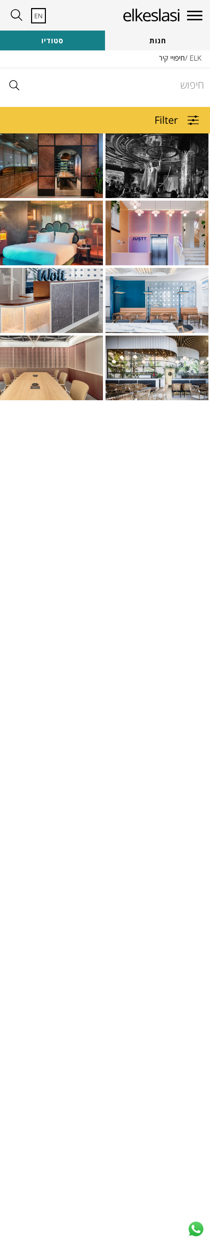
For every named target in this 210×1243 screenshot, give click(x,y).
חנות (157, 40)
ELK (195, 58)
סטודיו (52, 40)
